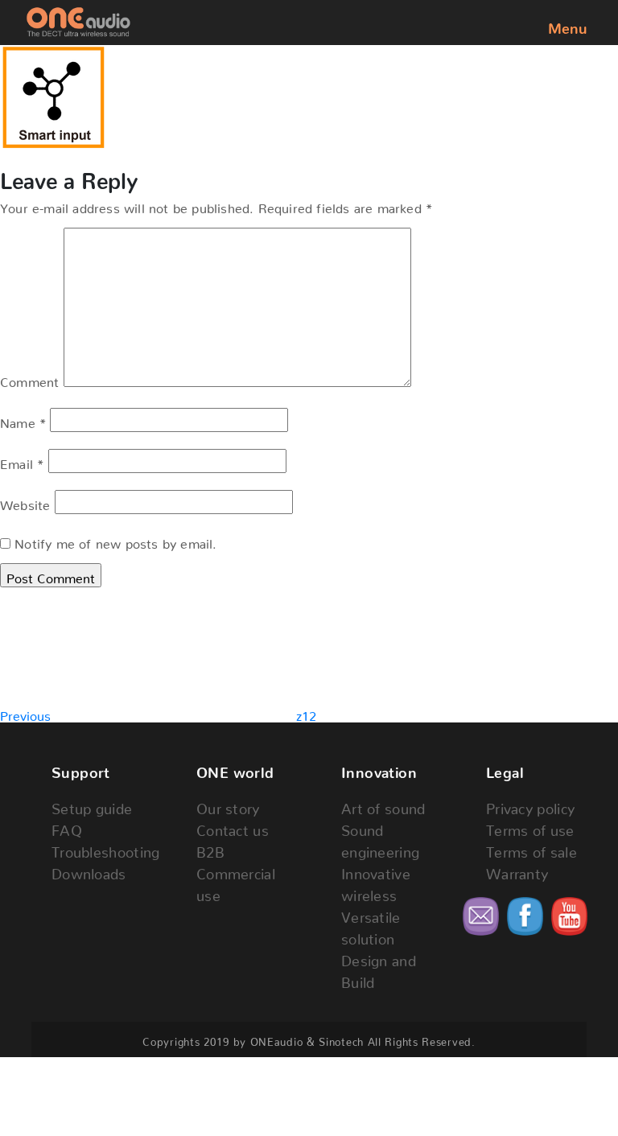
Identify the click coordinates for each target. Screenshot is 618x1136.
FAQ (67, 826)
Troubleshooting (102, 848)
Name (23, 420)
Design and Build (378, 968)
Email (21, 461)
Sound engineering (380, 837)
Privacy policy (530, 805)
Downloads (89, 870)
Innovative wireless (375, 881)
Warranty (517, 870)
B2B (210, 848)
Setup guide (92, 805)
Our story (228, 805)
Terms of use (530, 826)
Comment (29, 379)
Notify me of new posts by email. (115, 540)
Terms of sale (531, 848)
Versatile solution (371, 924)
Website (25, 502)
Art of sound (383, 805)
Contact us (232, 826)
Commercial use (235, 881)
